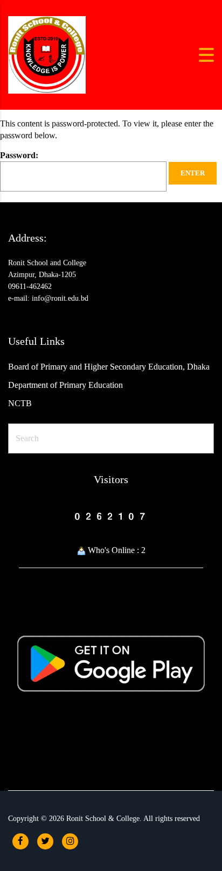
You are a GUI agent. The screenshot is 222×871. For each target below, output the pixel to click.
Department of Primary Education (65, 385)
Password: (19, 155)
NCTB (20, 403)
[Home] (47, 54)
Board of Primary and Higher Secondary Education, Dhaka (109, 366)
